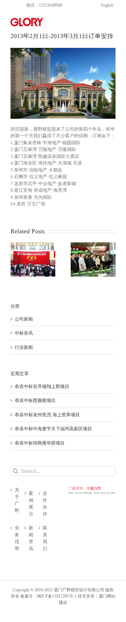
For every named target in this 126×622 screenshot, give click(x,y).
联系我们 (45, 538)
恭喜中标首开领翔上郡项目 (42, 386)
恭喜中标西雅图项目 (35, 400)
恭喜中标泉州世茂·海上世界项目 (47, 414)
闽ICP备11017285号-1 (57, 596)
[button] (15, 259)
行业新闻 (24, 347)
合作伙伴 (45, 504)
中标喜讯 (24, 333)
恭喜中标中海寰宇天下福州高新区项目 (53, 428)
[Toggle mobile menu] (111, 21)
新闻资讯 (31, 538)
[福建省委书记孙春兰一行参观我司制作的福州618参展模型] (93, 259)
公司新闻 (24, 319)
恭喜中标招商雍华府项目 (40, 443)
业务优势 (17, 538)
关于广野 (17, 500)
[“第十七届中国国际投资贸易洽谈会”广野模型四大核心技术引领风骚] (32, 259)
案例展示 (31, 504)
